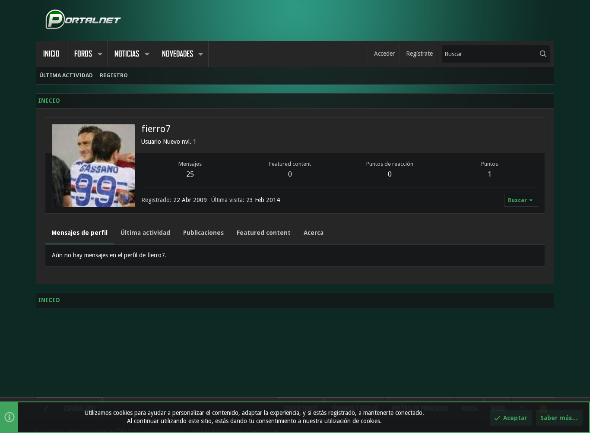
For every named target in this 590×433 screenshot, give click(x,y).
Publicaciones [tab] (203, 232)
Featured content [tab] (264, 232)
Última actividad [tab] (145, 232)
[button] (100, 54)
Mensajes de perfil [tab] (79, 232)
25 (190, 174)
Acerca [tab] (314, 232)
